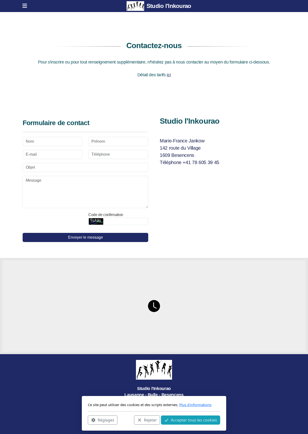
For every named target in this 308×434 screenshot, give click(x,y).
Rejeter (150, 419)
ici (169, 74)
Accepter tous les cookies (194, 419)
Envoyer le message (85, 237)
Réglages (106, 419)
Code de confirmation (105, 215)
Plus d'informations (195, 404)
